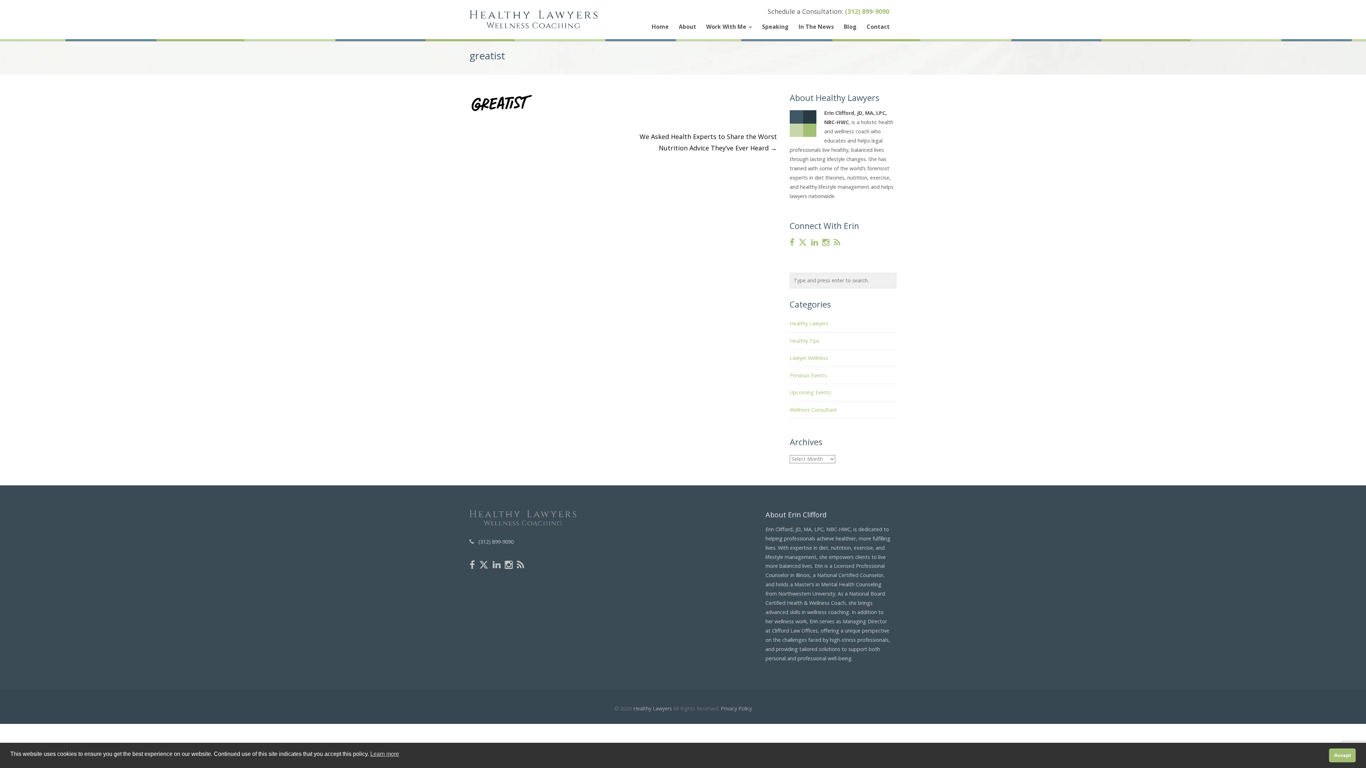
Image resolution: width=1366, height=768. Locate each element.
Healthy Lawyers (809, 323)
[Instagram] (826, 242)
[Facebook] (792, 242)
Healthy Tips (805, 340)
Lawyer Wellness (809, 357)
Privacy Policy (736, 708)
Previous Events (808, 375)
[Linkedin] (814, 242)
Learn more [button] (384, 754)
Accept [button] (1342, 755)
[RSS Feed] (837, 242)
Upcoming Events (810, 392)
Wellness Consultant (813, 409)
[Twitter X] (803, 242)
